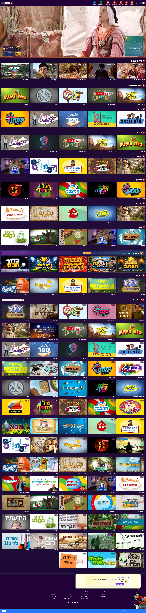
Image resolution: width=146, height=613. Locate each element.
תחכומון (70, 593)
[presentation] (1, 71)
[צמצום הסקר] (126, 38)
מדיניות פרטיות (52, 593)
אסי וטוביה (86, 593)
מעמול (86, 591)
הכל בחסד (86, 595)
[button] (142, 305)
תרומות (54, 598)
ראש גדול (70, 591)
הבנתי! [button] (3, 610)
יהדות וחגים (99, 253)
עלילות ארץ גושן (84, 598)
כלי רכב (104, 253)
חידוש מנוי (69, 596)
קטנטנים (108, 4)
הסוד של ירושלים (84, 596)
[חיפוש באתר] (11, 3)
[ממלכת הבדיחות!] (12, 54)
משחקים (126, 4)
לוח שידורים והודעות (67, 598)
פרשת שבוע (114, 4)
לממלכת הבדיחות (120, 584)
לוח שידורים (100, 4)
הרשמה (3, 3)
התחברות (7, 3)
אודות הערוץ (53, 595)
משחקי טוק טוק (101, 596)
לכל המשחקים (87, 253)
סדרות (131, 4)
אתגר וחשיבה (114, 253)
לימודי (109, 253)
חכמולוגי (121, 4)
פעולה (120, 253)
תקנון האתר (53, 591)
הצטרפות (70, 595)
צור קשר (94, 4)
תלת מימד (93, 253)
